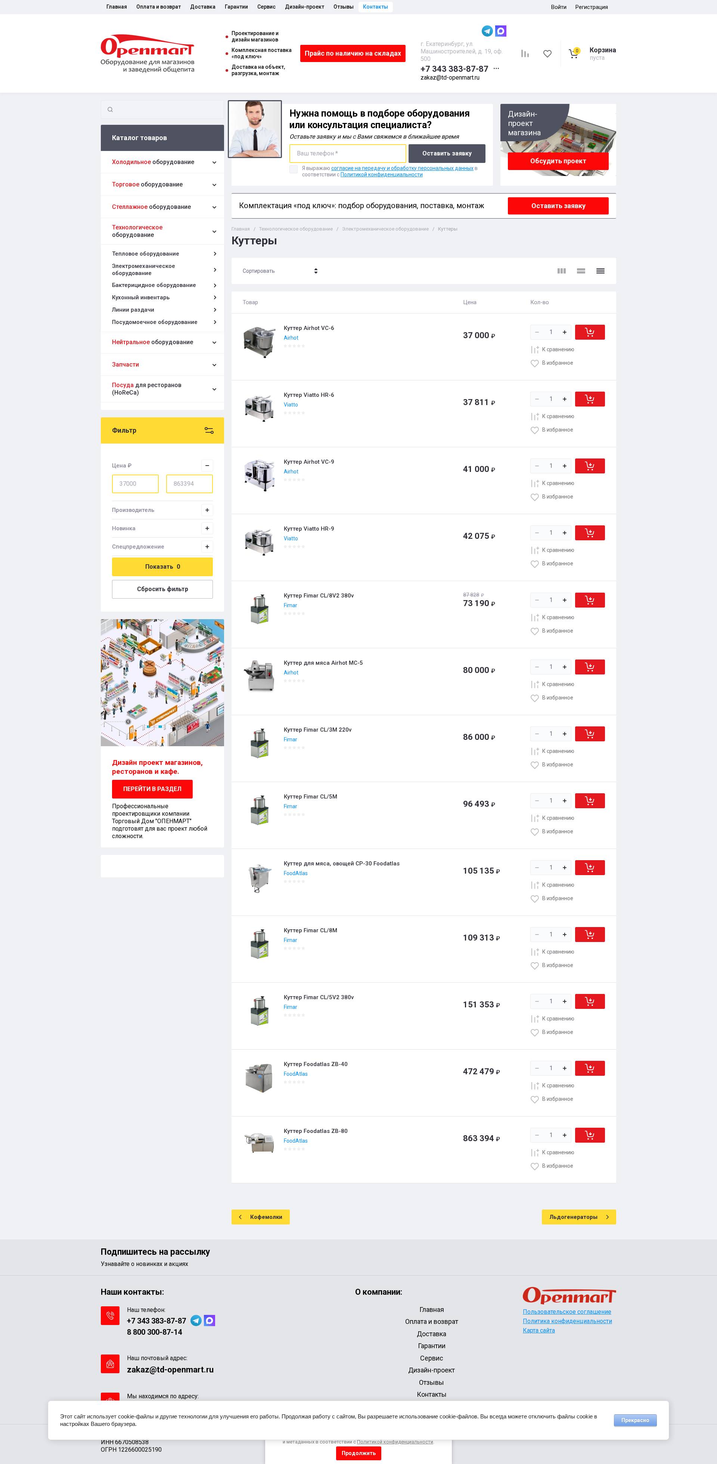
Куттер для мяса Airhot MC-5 (323, 663)
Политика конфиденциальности (567, 1321)
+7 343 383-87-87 (454, 69)
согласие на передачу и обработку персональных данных (402, 168)
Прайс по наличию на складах (353, 53)
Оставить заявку (447, 153)
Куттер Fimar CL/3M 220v (317, 729)
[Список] (581, 271)
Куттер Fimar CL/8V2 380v (319, 595)
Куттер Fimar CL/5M (310, 796)
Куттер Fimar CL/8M (310, 930)
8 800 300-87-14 (154, 1332)
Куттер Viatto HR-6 (309, 395)
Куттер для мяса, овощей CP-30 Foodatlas (342, 863)
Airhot (291, 338)
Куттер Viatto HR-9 (309, 528)
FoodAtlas (296, 873)
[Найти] (110, 109)
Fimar (290, 605)
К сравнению (558, 349)
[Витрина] (561, 271)
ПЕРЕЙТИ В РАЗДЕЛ (152, 789)
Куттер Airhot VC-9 (309, 461)
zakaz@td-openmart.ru (449, 77)
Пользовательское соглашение (567, 1311)
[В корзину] (590, 332)
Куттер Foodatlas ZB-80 (316, 1131)
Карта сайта (539, 1330)
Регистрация (591, 7)
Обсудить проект (558, 161)
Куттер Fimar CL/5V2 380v (319, 997)
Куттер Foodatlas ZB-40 (316, 1064)
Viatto (291, 405)
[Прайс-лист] (600, 271)
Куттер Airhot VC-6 (309, 328)
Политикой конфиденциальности (382, 174)
